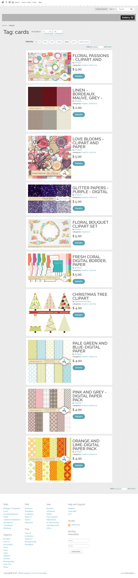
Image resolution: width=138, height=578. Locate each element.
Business (28, 508)
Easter (49, 514)
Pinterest (9, 2)
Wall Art (28, 517)
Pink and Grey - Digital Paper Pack (89, 396)
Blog (45, 573)
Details (78, 76)
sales (67, 42)
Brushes (6, 539)
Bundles (50, 508)
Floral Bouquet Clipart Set (90, 224)
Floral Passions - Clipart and (91, 57)
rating (59, 42)
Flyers (27, 520)
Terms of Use (37, 573)
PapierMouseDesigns (83, 301)
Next (110, 47)
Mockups (7, 528)
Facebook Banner (10, 514)
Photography (8, 561)
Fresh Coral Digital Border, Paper (89, 260)
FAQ (69, 514)
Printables (29, 511)
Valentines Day (52, 525)
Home (4, 25)
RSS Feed (76, 525)
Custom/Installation (11, 520)
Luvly (122, 573)
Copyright (72, 511)
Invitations (29, 514)
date (45, 42)
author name (84, 42)
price (74, 42)
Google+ (13, 2)
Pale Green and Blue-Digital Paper (90, 347)
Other (5, 517)
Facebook (6, 2)
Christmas (50, 511)
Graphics (85, 65)
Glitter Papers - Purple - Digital (91, 189)
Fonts (5, 547)
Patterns (92, 65)
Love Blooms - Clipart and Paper (88, 143)
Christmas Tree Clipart (90, 296)
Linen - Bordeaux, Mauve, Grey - (87, 94)
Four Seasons (52, 517)
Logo (5, 553)
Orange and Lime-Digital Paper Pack (86, 445)
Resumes (29, 523)
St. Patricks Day (52, 523)
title (52, 42)
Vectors (6, 559)
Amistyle (78, 63)
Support (71, 508)
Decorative (8, 545)
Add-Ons (7, 564)
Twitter (2, 2)
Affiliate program (24, 573)
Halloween (51, 520)
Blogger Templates (11, 508)
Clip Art (92, 152)
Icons (5, 511)
